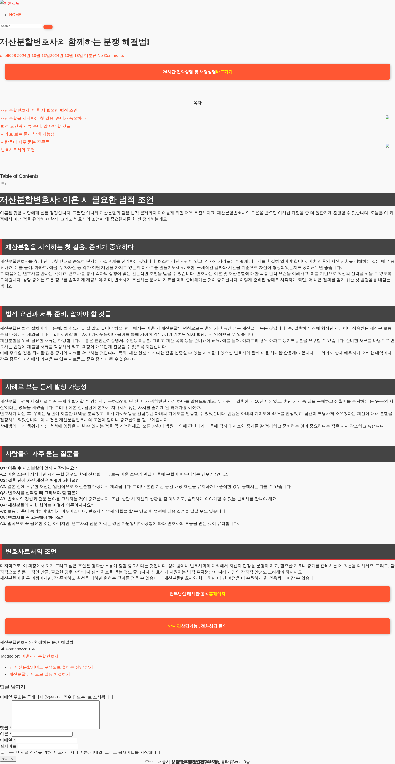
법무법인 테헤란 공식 (197, 594)
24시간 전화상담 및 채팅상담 (197, 71)
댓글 (5, 727)
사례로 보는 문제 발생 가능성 (28, 134)
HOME (15, 14)
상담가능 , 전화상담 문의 (197, 626)
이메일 (7, 740)
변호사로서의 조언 (18, 150)
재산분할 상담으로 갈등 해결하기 (42, 674)
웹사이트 (8, 746)
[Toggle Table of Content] (3, 183)
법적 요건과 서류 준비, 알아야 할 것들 (35, 126)
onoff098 (8, 55)
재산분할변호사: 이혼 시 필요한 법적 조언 (39, 110)
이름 (5, 734)
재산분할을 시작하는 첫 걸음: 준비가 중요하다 (43, 118)
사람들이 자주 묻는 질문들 (25, 142)
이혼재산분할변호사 (40, 656)
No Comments (111, 55)
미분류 (90, 55)
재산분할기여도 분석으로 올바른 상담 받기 (51, 667)
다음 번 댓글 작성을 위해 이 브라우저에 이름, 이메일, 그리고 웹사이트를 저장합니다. (84, 752)
